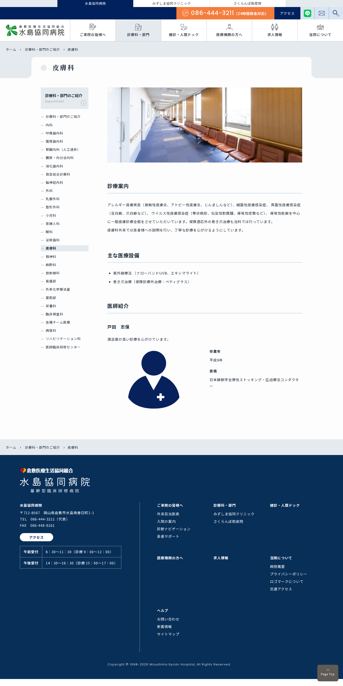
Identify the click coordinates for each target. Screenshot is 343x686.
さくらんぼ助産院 (228, 521)
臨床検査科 (54, 314)
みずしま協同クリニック (234, 513)
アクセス (287, 13)
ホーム (11, 49)
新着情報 (164, 626)
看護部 (51, 281)
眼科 (49, 231)
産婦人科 (53, 223)
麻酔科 (51, 264)
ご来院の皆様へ (170, 505)
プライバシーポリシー (288, 573)
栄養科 (51, 305)
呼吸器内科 (54, 133)
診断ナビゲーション (174, 528)
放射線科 (53, 273)
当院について (281, 557)
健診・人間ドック (285, 505)
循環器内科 (54, 141)
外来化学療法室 (58, 289)
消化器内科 (54, 166)
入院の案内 (166, 521)
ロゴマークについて (287, 581)
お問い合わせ (168, 619)
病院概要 (277, 566)
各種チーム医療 (58, 322)
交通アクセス (281, 588)
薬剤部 (51, 297)
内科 (49, 125)
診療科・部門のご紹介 (42, 49)
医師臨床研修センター (63, 347)
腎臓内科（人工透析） (63, 149)
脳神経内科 (54, 182)
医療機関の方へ (170, 557)
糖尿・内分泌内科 (60, 157)
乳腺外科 (53, 198)
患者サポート (168, 536)
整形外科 (53, 207)
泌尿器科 (53, 240)
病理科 (51, 330)
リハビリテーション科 (63, 338)
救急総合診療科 (58, 174)
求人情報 (221, 557)
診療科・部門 (225, 505)
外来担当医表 (168, 513)
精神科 (51, 256)
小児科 (51, 215)
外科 (49, 190)
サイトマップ (168, 634)
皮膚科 (51, 248)
